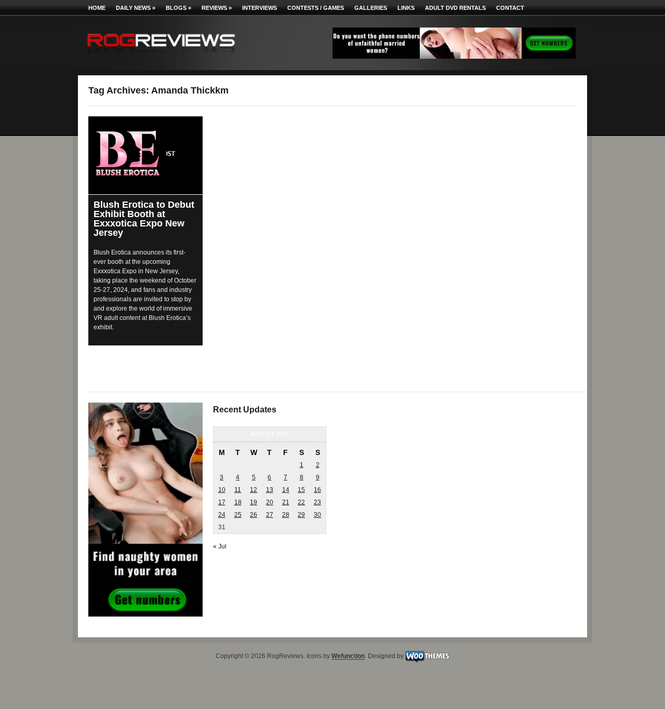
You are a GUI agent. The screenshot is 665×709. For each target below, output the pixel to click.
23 (317, 502)
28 (285, 514)
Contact (510, 8)
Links (406, 8)
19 (253, 502)
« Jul (220, 546)
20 (269, 502)
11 (237, 489)
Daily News (135, 8)
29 (301, 514)
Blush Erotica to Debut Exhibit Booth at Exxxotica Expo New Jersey (144, 218)
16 (317, 489)
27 (269, 514)
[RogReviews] (161, 54)
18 (238, 502)
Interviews (259, 8)
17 (221, 502)
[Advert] (454, 56)
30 (317, 514)
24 (221, 514)
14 (285, 489)
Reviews (217, 8)
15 (301, 489)
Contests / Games (315, 8)
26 (253, 514)
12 (253, 489)
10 (221, 489)
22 (301, 502)
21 (285, 502)
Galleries (370, 8)
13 (269, 489)
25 (238, 514)
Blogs (178, 8)
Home (96, 8)
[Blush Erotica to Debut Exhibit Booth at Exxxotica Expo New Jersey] (145, 155)
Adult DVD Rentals (455, 8)
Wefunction (348, 656)
